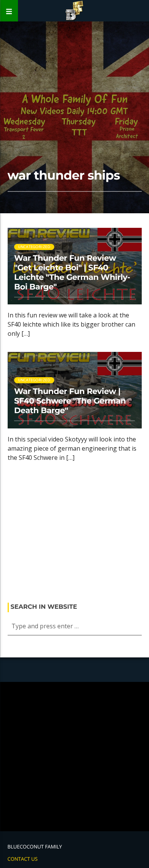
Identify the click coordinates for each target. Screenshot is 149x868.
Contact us (23, 858)
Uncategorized (34, 380)
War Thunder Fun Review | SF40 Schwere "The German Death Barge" (70, 401)
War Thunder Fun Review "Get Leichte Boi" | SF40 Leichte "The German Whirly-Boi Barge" (72, 272)
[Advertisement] (75, 535)
